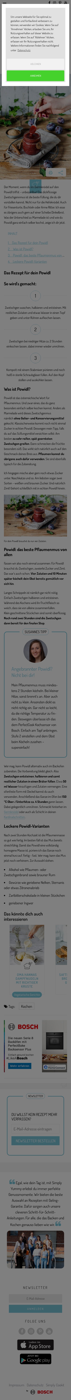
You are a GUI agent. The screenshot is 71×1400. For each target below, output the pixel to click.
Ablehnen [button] (35, 64)
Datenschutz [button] (24, 50)
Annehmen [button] (35, 75)
